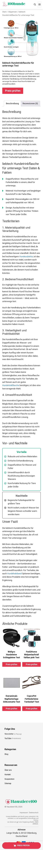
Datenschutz (33, 813)
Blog (6, 754)
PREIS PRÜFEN (23, 845)
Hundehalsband (14, 573)
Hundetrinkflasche (10, 385)
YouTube (8, 738)
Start (4, 12)
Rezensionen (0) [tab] (30, 103)
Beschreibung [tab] (12, 103)
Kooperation (9, 779)
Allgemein (12, 12)
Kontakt (8, 774)
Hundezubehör (26, 256)
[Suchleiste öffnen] (35, 4)
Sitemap (8, 783)
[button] (37, 23)
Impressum (24, 813)
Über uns (8, 770)
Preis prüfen (12, 90)
